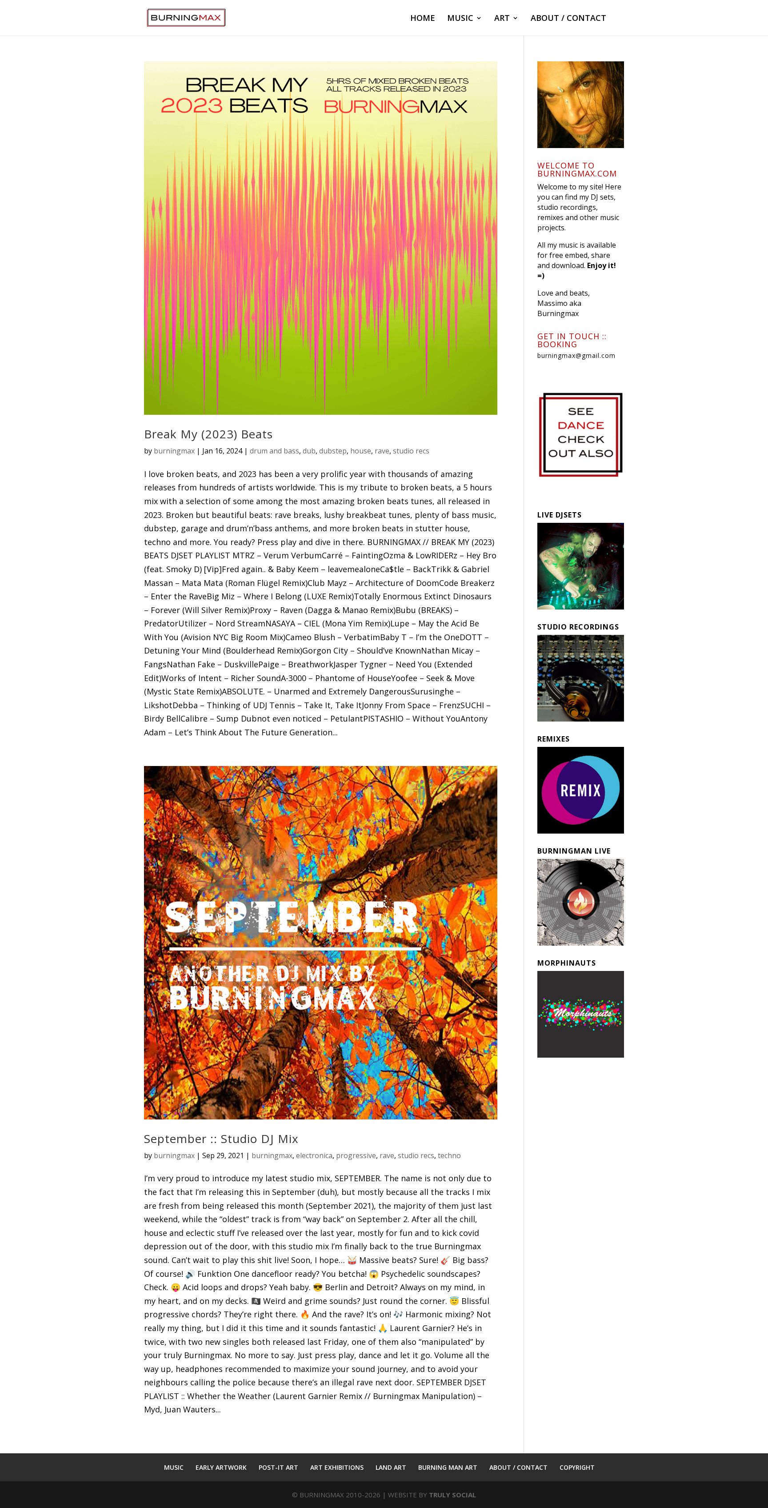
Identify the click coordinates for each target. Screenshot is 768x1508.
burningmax (174, 451)
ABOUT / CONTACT (568, 19)
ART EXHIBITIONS (337, 1467)
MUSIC (460, 19)
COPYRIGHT (577, 1467)
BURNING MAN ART (447, 1467)
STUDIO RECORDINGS (578, 627)
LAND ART (391, 1467)
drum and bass (274, 451)
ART (502, 19)
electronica (314, 1155)
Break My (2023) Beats (208, 434)
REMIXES (553, 739)
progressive (356, 1155)
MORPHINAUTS (566, 963)
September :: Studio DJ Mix (221, 1139)
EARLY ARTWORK (221, 1467)
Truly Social (452, 1494)
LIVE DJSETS (559, 515)
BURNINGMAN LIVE (574, 851)
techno (449, 1155)
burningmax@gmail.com (576, 355)
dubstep (333, 451)
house (360, 451)
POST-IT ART (278, 1467)
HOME (422, 19)
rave (382, 451)
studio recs (411, 451)
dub (309, 451)
